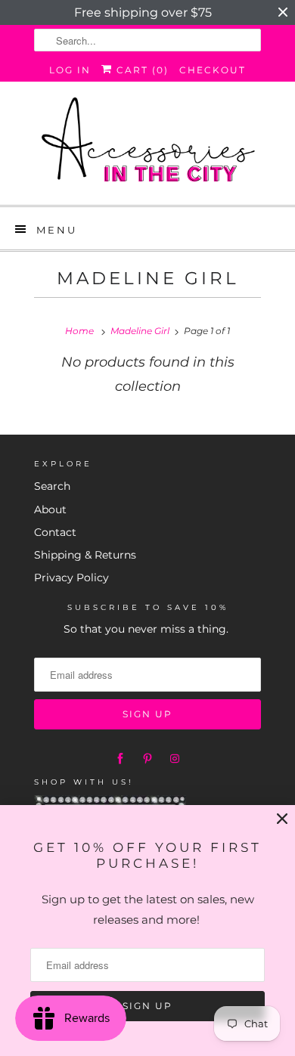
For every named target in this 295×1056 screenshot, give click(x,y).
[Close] (282, 819)
